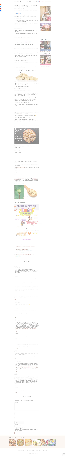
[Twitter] (0, 7)
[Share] (0, 11)
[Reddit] (0, 9)
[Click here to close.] (40, 224)
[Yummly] (0, 4)
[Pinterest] (0, 8)
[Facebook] (0, 5)
